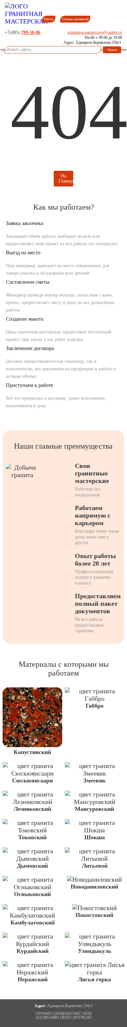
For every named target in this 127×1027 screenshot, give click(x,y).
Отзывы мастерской (75, 19)
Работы (49, 19)
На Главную (66, 178)
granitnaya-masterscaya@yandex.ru (94, 32)
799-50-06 (30, 32)
